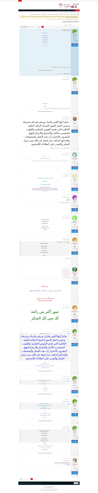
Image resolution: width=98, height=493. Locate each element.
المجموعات (63, 10)
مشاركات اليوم (71, 12)
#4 (20, 152)
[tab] (76, 25)
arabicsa (76, 483)
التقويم (63, 12)
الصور (65, 24)
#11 (20, 329)
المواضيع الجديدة (76, 12)
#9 (20, 267)
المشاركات (76, 24)
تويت (74, 45)
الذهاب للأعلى (22, 483)
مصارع (63, 73)
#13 (20, 399)
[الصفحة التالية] (30, 27)
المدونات (72, 10)
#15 (20, 458)
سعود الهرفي (61, 67)
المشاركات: (76, 42)
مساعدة (41, 483)
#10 (20, 305)
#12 (20, 376)
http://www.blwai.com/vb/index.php (65, 202)
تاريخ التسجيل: (76, 40)
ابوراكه (61, 73)
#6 (20, 195)
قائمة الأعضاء (67, 12)
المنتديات (77, 10)
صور (59, 73)
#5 (20, 174)
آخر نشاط (70, 24)
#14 (20, 426)
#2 (20, 77)
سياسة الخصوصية (33, 483)
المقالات (68, 10)
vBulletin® (48, 487)
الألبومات (58, 10)
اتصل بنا (38, 483)
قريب (57, 73)
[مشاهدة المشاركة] (38, 380)
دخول (20, 0)
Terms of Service (27, 483)
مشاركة (74, 130)
